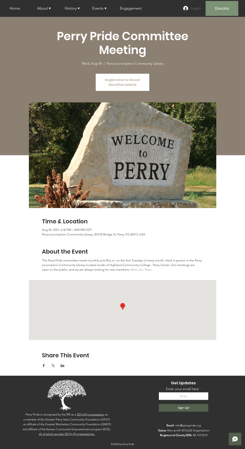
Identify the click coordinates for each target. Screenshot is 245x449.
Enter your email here (182, 389)
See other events (122, 84)
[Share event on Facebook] (44, 365)
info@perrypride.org (188, 425)
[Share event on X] (53, 365)
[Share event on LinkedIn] (62, 365)
